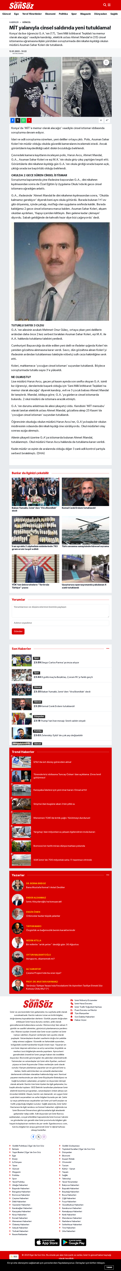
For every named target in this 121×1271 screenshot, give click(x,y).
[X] (38, 1136)
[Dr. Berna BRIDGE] (18, 885)
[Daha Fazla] (29, 120)
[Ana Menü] (109, 5)
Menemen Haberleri (22, 1221)
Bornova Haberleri (21, 1195)
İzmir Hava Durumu (83, 1003)
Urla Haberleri (68, 1231)
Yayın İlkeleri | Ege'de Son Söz (26, 1152)
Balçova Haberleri (70, 1185)
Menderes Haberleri (72, 1218)
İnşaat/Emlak (68, 1159)
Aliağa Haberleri (20, 1185)
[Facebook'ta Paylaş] (12, 120)
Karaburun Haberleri (71, 1208)
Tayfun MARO (33, 926)
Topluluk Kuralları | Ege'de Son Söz (78, 1149)
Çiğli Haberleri (69, 1198)
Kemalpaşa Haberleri (72, 1211)
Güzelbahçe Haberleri (72, 1205)
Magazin (85, 14)
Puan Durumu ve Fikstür (86, 1010)
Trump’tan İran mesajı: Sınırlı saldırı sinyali (59, 721)
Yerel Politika (18, 1182)
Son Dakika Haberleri (85, 1017)
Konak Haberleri (20, 1218)
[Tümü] (107, 649)
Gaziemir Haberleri (21, 1205)
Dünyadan (100, 14)
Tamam (109, 1267)
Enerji (14, 1159)
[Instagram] (43, 1136)
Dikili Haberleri (19, 1202)
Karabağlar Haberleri (22, 1208)
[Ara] (104, 5)
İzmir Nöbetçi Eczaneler (86, 1000)
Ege (16, 14)
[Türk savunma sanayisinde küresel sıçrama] (85, 530)
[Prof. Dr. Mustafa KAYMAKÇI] (18, 985)
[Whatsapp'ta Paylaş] (23, 120)
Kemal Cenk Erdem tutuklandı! (79, 508)
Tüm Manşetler (82, 1013)
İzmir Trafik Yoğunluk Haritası (88, 1007)
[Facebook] (33, 1136)
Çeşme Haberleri (20, 1198)
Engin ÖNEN (33, 912)
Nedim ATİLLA (33, 940)
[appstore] (47, 1242)
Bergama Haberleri (21, 1192)
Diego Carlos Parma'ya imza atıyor (56, 662)
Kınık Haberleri (69, 1215)
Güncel (6, 14)
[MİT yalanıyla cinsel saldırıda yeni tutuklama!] (60, 87)
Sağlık (114, 14)
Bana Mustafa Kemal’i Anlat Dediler (45, 887)
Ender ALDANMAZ (36, 898)
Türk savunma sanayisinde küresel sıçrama (85, 546)
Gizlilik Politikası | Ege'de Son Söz (28, 1146)
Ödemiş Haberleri (20, 1224)
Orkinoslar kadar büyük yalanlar (43, 916)
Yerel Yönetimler (32, 14)
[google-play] (74, 1242)
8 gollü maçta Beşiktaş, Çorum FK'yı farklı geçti (63, 677)
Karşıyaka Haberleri (21, 1211)
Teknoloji (66, 1179)
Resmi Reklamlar (19, 1234)
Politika (63, 14)
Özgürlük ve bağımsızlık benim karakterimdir (50, 930)
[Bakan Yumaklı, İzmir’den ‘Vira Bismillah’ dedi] (35, 491)
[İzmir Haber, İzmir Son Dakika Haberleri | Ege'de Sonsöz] (21, 5)
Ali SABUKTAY (33, 969)
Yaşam (65, 1172)
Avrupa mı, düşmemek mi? (40, 959)
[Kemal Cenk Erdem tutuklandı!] (85, 491)
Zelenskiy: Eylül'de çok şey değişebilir (58, 735)
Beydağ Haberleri (70, 1192)
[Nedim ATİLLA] (18, 942)
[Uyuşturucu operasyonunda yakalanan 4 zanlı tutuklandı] (85, 568)
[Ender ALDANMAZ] (18, 899)
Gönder (18, 631)
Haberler (14, 22)
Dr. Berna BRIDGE (36, 883)
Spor (74, 14)
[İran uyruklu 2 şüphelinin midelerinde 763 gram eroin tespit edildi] (35, 530)
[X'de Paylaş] (17, 120)
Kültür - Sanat (68, 1169)
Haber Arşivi (80, 1020)
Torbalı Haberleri (20, 1231)
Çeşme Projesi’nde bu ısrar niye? (43, 973)
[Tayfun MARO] (18, 928)
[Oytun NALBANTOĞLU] (18, 957)
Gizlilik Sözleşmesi (71, 1146)
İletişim (15, 1149)
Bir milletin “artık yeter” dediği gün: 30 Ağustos (52, 944)
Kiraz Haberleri (19, 1215)
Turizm (65, 1165)
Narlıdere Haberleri (71, 1221)
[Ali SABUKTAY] (18, 971)
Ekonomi (50, 14)
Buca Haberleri (69, 1195)
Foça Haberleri (69, 1202)
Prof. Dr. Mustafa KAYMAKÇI (42, 982)
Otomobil (66, 1162)
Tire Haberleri (68, 1228)
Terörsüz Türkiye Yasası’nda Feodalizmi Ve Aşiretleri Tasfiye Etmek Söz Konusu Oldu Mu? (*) (64, 987)
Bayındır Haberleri (20, 1188)
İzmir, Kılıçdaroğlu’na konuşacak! (44, 902)
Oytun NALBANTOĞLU (38, 955)
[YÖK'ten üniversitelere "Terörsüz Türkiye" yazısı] (35, 568)
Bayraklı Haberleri (70, 1188)
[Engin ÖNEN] (18, 914)
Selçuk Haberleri (20, 1228)
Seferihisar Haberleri (72, 1224)
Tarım (14, 1165)
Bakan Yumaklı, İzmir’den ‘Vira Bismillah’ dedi (62, 691)
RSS (15, 1257)
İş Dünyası (17, 1162)
